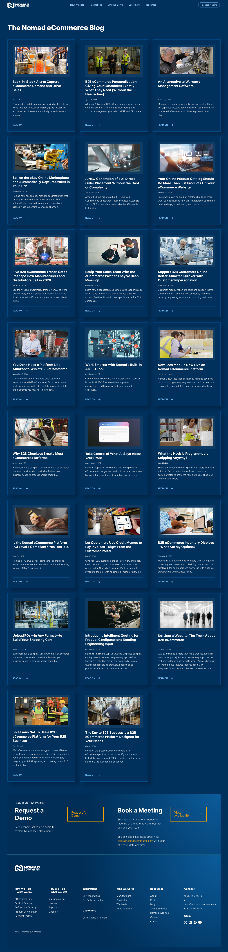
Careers (154, 917)
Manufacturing (123, 896)
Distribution (122, 900)
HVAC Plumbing (124, 908)
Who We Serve (115, 4)
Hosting (53, 903)
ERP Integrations (91, 896)
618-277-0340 (194, 896)
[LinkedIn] (191, 922)
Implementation (57, 899)
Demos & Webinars (159, 912)
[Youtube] (200, 922)
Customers (134, 4)
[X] (186, 922)
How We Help (77, 4)
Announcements (158, 908)
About (153, 896)
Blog (152, 904)
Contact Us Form (193, 908)
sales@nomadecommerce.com (135, 840)
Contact (154, 921)
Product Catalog (23, 903)
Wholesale (121, 904)
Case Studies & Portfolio (95, 917)
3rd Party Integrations (94, 900)
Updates (53, 911)
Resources (150, 4)
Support (53, 907)
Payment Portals (23, 916)
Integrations (96, 4)
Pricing (153, 900)
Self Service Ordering (26, 907)
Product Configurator (26, 911)
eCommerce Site (23, 899)
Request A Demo (209, 5)
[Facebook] (195, 922)
